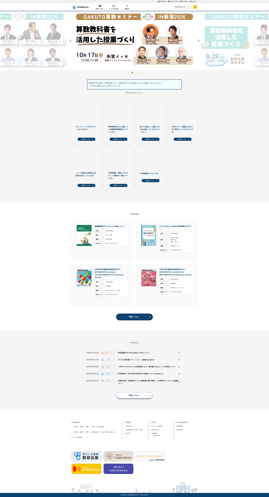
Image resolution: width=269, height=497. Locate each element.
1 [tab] (132, 73)
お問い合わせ (156, 430)
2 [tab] (137, 73)
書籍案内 (128, 422)
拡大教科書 (100, 426)
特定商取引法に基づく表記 (134, 430)
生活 (93, 426)
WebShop (129, 426)
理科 (87, 426)
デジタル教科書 (77, 437)
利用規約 (180, 426)
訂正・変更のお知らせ (108, 432)
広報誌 (154, 422)
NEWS (128, 433)
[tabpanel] (134, 40)
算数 (81, 426)
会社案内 (154, 433)
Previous (70, 41)
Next (198, 41)
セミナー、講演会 (157, 426)
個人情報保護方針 (182, 422)
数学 (81, 432)
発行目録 (180, 430)
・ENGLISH (155, 435)
